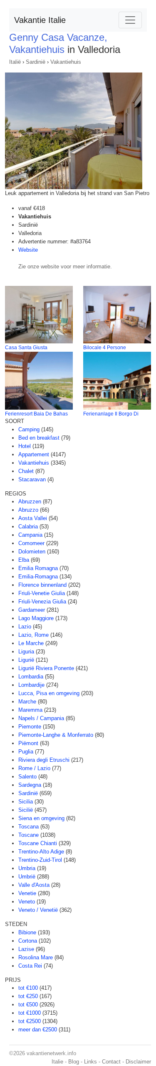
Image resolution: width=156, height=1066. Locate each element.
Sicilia (25, 801)
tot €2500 (29, 1021)
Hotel (24, 446)
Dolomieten (31, 551)
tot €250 (28, 996)
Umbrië (26, 876)
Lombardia (30, 676)
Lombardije (31, 685)
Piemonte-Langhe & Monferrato (55, 735)
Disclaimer (138, 1061)
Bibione (27, 932)
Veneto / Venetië (38, 910)
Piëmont (28, 743)
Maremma (30, 710)
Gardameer (31, 610)
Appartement (33, 454)
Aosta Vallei (32, 518)
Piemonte (29, 726)
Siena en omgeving (41, 818)
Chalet (26, 471)
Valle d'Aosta (34, 885)
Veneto (26, 901)
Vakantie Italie (40, 20)
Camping (29, 429)
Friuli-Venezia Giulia (42, 601)
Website (28, 250)
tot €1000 (29, 1013)
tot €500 (28, 1004)
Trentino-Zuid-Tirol (40, 860)
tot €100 (28, 988)
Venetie (27, 893)
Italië (15, 62)
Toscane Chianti (37, 843)
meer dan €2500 (37, 1029)
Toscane (28, 835)
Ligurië (26, 660)
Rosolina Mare (35, 957)
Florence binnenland (42, 585)
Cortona (27, 941)
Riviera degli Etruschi (43, 760)
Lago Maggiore (36, 618)
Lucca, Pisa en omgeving (48, 693)
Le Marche (31, 643)
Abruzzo (28, 510)
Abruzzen (29, 501)
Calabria (28, 526)
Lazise (26, 949)
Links (90, 1061)
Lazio (24, 626)
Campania (30, 535)
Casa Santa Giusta (26, 347)
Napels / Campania (41, 718)
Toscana (28, 826)
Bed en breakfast (38, 438)
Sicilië (25, 810)
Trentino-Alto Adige (41, 851)
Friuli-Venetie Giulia (41, 593)
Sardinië (35, 62)
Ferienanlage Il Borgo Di (111, 414)
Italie (57, 1061)
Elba (23, 560)
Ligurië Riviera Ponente (46, 668)
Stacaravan (32, 479)
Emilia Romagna (38, 568)
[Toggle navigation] (130, 20)
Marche (27, 701)
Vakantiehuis (65, 62)
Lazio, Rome (33, 635)
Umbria (26, 868)
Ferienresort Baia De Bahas (36, 414)
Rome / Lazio (34, 768)
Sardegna (29, 785)
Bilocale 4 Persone (104, 347)
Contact (111, 1061)
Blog (73, 1061)
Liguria (26, 651)
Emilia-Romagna (38, 576)
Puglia (25, 751)
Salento (27, 776)
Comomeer (31, 543)
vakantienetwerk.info (51, 1053)
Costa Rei (30, 966)
